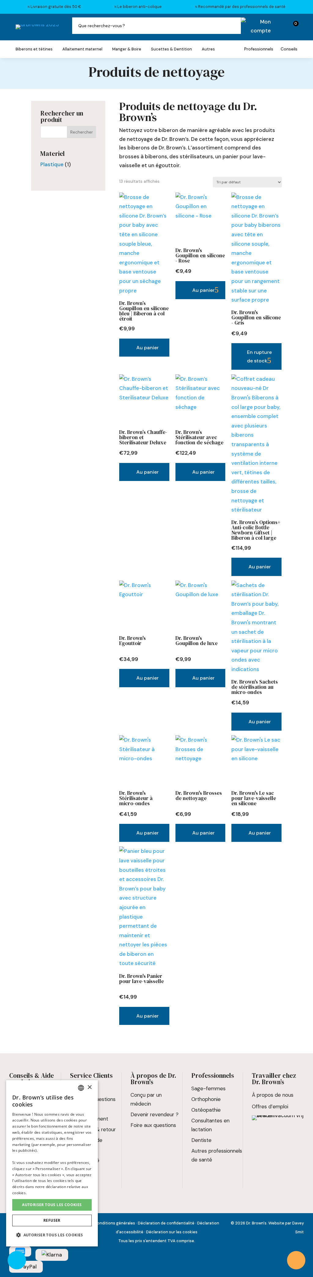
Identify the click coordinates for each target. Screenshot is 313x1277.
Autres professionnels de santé (216, 1155)
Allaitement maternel (82, 49)
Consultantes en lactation (210, 1125)
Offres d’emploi (270, 1106)
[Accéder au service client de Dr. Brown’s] (296, 1260)
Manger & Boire (126, 49)
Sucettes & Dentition (171, 49)
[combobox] (81, 1088)
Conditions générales (114, 1223)
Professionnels (258, 49)
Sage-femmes (208, 1088)
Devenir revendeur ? (155, 1114)
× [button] (89, 1087)
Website (276, 1223)
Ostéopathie (206, 1109)
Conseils (289, 49)
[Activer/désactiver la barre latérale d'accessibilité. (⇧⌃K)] (17, 1260)
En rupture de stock (259, 356)
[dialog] (52, 1163)
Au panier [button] (147, 347)
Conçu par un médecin (146, 1099)
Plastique (52, 164)
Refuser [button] (52, 1220)
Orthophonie (206, 1099)
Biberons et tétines (34, 49)
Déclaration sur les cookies (171, 1232)
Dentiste (201, 1140)
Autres (208, 49)
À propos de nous (272, 1095)
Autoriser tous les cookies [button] (52, 1204)
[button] (52, 1235)
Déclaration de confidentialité (166, 1223)
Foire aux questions (153, 1125)
